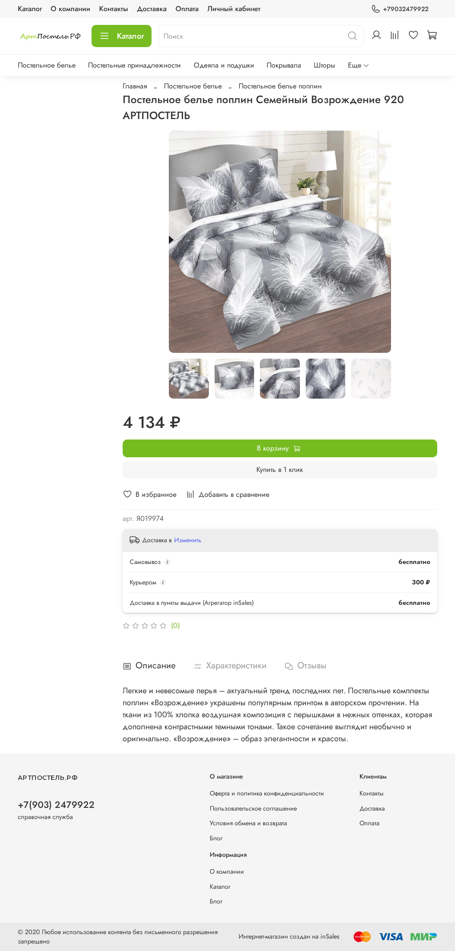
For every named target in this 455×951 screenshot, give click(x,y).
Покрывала (284, 65)
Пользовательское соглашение (253, 808)
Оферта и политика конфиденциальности (267, 793)
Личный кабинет (234, 9)
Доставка (152, 9)
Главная (135, 86)
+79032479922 (405, 8)
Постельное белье (47, 65)
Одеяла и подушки (224, 65)
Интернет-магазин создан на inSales (289, 936)
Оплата (187, 9)
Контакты (113, 9)
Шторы (324, 65)
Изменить (187, 540)
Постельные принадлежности (134, 65)
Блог (216, 838)
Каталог (30, 9)
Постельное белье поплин (280, 86)
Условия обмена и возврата (248, 823)
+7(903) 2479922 (56, 804)
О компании (70, 9)
